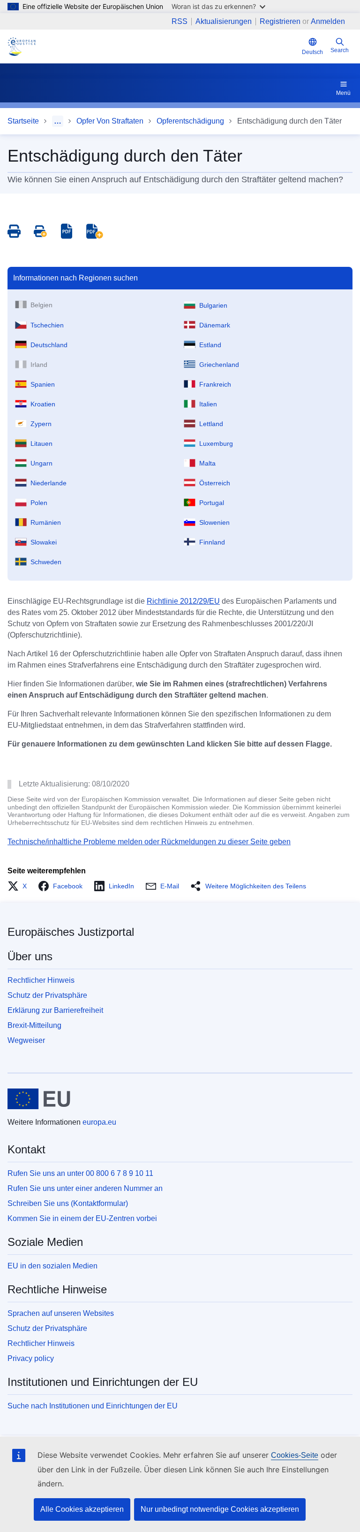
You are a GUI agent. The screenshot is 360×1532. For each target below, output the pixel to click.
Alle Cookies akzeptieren (82, 1509)
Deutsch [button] (312, 52)
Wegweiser (26, 1040)
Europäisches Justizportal (71, 931)
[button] (20, 886)
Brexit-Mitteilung (34, 1025)
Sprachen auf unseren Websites (61, 1313)
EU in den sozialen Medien (53, 1266)
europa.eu (99, 1122)
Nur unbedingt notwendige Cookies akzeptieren (220, 1509)
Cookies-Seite (294, 1455)
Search (339, 50)
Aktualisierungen (223, 21)
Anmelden (328, 21)
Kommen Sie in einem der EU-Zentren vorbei (82, 1218)
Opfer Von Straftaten (109, 121)
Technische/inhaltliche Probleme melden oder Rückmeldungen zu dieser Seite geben (149, 842)
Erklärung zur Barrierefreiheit (55, 1010)
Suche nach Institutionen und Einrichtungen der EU (93, 1406)
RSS (180, 21)
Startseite (23, 121)
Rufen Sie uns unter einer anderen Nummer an (85, 1188)
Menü (343, 93)
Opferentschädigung (190, 121)
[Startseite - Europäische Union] (39, 1099)
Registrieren (280, 21)
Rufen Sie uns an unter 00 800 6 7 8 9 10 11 (80, 1173)
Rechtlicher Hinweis (41, 980)
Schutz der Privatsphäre (47, 995)
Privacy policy (31, 1358)
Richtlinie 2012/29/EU (183, 601)
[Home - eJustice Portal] (22, 46)
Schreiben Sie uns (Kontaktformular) (68, 1203)
